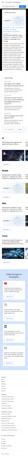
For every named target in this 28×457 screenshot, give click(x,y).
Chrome (3, 441)
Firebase (3, 443)
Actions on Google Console (7, 423)
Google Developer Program (7, 396)
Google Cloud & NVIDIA (6, 408)
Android (3, 439)
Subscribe (9, 363)
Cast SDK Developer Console (8, 425)
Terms (2, 454)
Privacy (7, 454)
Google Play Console (6, 418)
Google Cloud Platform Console (8, 416)
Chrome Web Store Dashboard (8, 427)
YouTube (3, 390)
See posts (6, 164)
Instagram (3, 384)
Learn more (9, 297)
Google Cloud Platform (6, 445)
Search (23, 6)
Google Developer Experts (7, 401)
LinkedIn (3, 386)
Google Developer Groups (7, 399)
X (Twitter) (3, 388)
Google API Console (5, 414)
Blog (2, 379)
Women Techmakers (6, 405)
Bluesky (3, 381)
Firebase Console (5, 420)
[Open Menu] (3, 2)
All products (4, 448)
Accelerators (4, 403)
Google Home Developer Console (9, 430)
